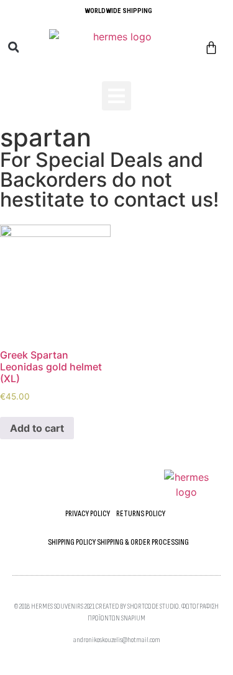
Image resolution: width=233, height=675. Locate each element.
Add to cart (37, 428)
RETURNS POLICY (140, 514)
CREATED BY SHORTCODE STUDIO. (138, 606)
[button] (13, 47)
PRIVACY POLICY (87, 514)
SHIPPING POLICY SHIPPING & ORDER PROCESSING (118, 542)
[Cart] (211, 49)
